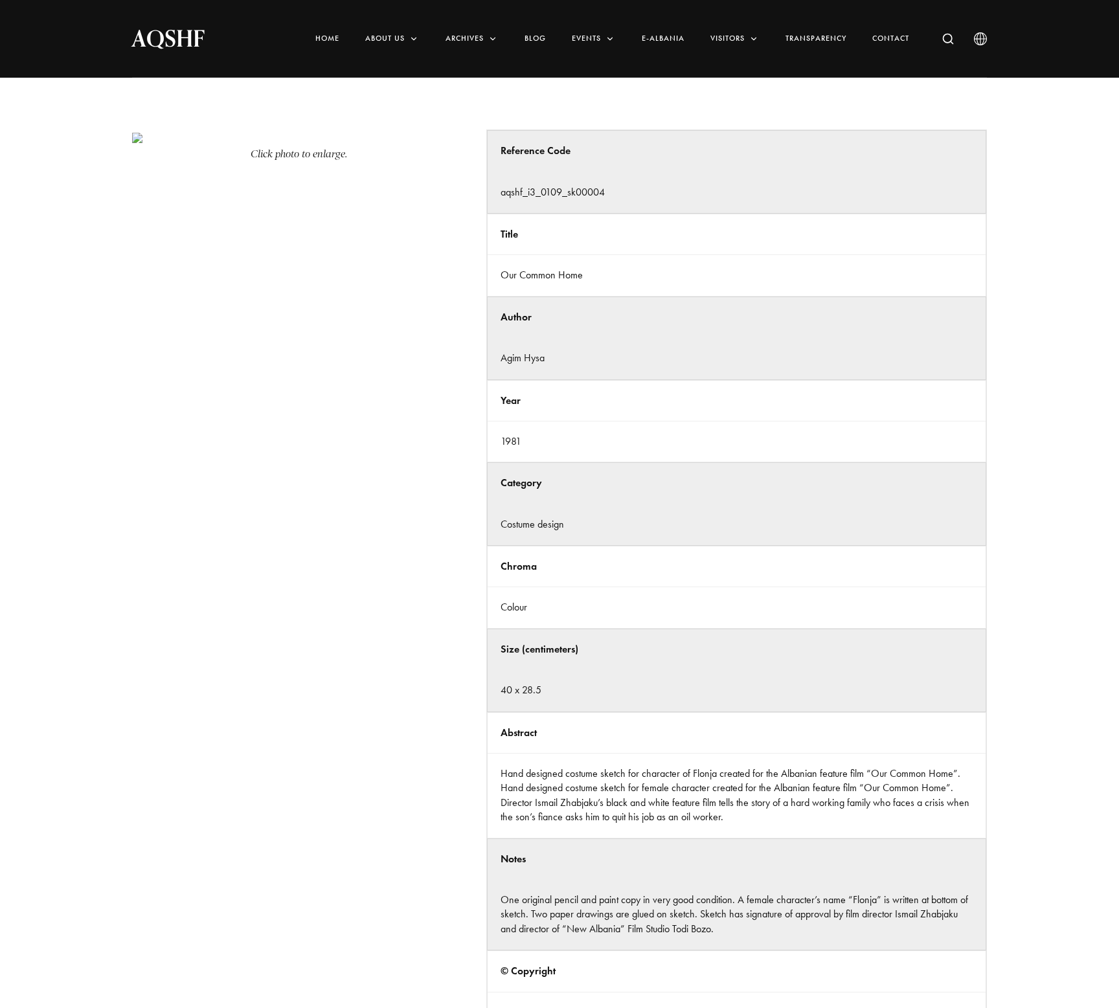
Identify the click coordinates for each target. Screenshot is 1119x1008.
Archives (465, 38)
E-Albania (663, 38)
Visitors (727, 38)
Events (586, 38)
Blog (535, 38)
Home (327, 38)
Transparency (816, 38)
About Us (385, 38)
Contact (890, 38)
